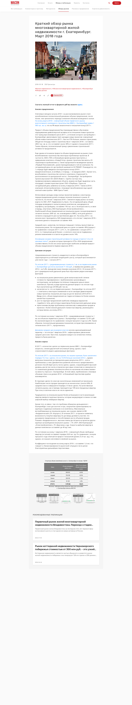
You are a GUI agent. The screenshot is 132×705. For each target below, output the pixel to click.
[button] (36, 95)
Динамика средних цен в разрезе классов (51, 330)
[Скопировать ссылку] (48, 95)
